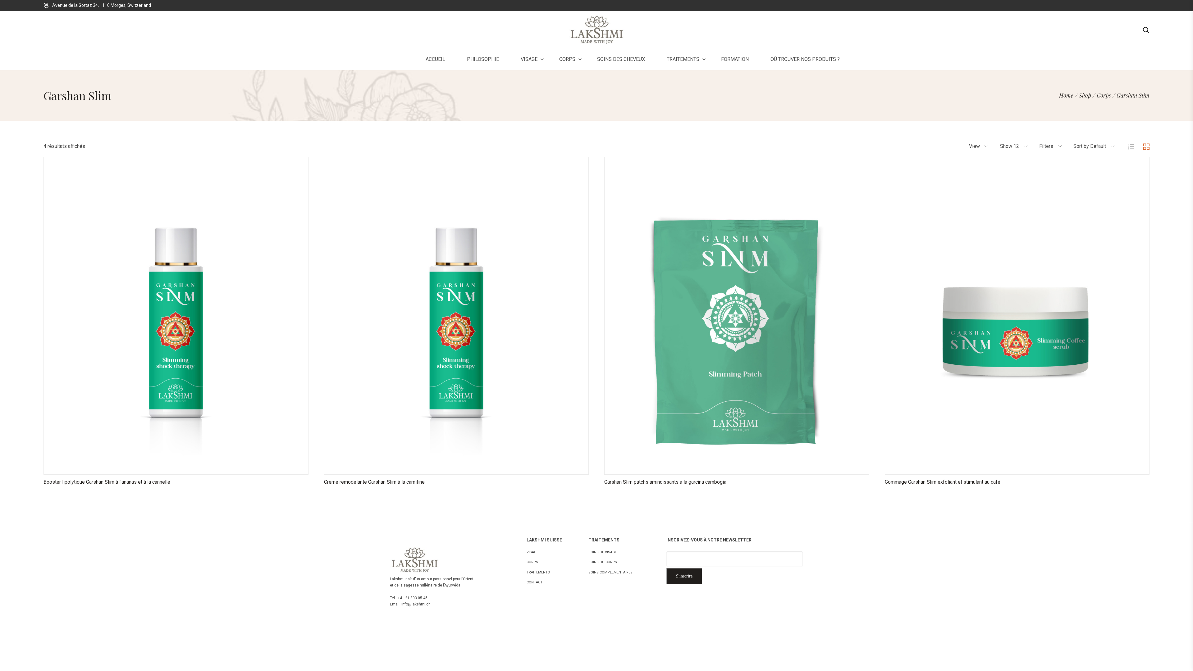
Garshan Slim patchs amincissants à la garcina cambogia (665, 482)
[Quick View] (168, 468)
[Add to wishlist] (183, 468)
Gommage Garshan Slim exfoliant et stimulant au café (942, 482)
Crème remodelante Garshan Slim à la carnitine (374, 482)
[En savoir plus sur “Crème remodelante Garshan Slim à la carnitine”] (433, 468)
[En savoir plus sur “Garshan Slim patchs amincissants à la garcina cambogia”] (713, 468)
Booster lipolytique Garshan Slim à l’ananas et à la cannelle (106, 482)
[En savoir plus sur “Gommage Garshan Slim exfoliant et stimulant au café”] (993, 468)
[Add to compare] (199, 468)
